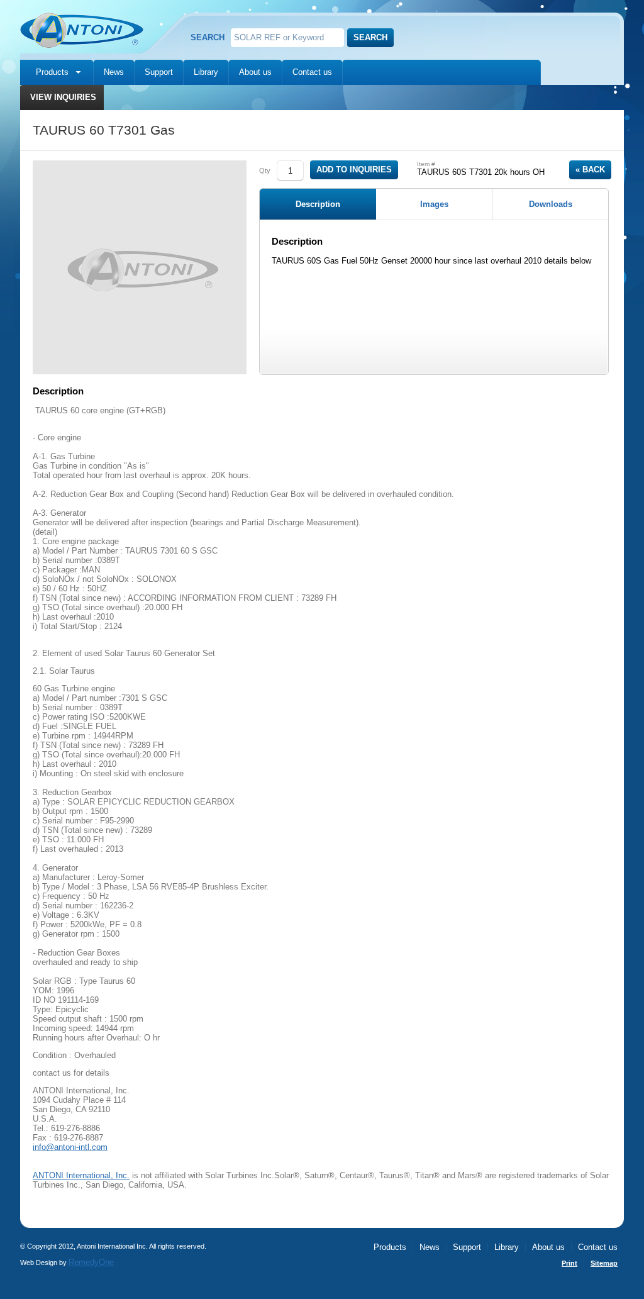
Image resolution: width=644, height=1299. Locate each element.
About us (255, 72)
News (114, 72)
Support (159, 72)
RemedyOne (91, 1262)
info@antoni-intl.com (70, 1147)
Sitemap (604, 1263)
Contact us (312, 72)
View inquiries (63, 97)
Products (52, 72)
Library (206, 72)
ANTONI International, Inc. (81, 1175)
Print (569, 1263)
